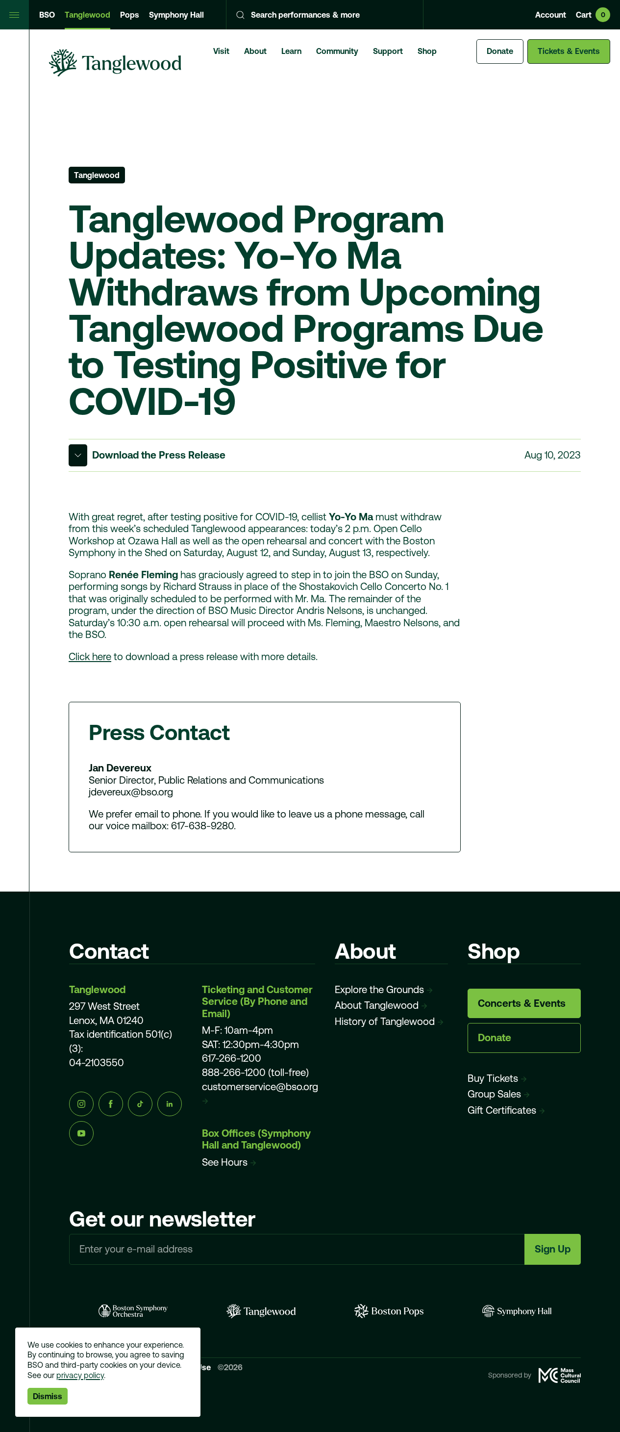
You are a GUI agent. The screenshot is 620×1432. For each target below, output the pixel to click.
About (255, 51)
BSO (47, 14)
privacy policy (80, 1375)
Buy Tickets (493, 1078)
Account (550, 14)
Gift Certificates (502, 1110)
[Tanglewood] (261, 1311)
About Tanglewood (377, 1005)
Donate (500, 51)
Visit (221, 51)
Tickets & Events (569, 51)
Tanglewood (87, 14)
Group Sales (494, 1094)
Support (388, 51)
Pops (129, 14)
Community (337, 51)
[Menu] (14, 14)
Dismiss (47, 1396)
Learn (291, 51)
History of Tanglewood (385, 1021)
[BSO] (133, 1311)
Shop (427, 51)
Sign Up (552, 1248)
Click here (90, 656)
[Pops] (389, 1311)
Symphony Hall (176, 14)
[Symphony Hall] (517, 1311)
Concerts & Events (522, 1003)
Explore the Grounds (379, 989)
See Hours (225, 1162)
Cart (590, 14)
